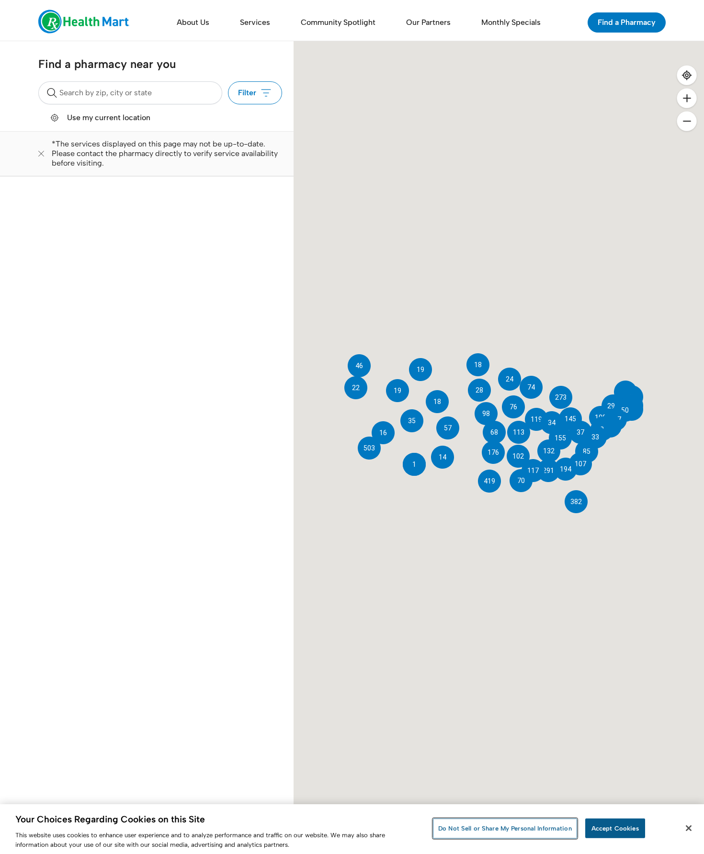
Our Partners (428, 22)
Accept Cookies (615, 828)
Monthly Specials (511, 22)
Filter (247, 92)
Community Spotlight (338, 22)
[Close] (688, 828)
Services (255, 22)
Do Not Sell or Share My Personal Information (505, 828)
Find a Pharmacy (627, 22)
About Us (193, 22)
